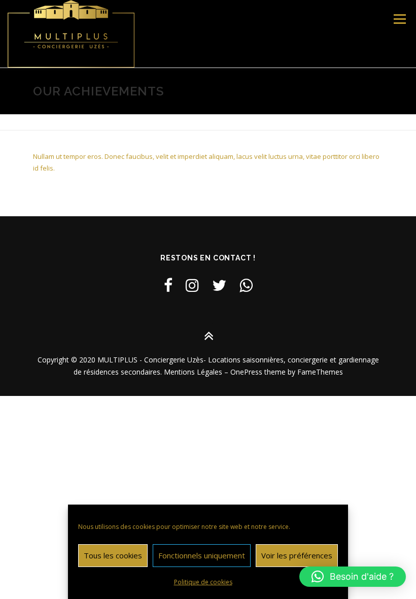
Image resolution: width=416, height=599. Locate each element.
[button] (352, 577)
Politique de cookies (203, 582)
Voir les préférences (296, 555)
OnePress (246, 372)
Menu (399, 18)
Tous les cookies (113, 555)
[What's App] (246, 285)
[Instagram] (192, 285)
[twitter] (219, 285)
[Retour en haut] (208, 336)
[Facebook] (168, 285)
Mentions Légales (193, 372)
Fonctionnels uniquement (201, 555)
